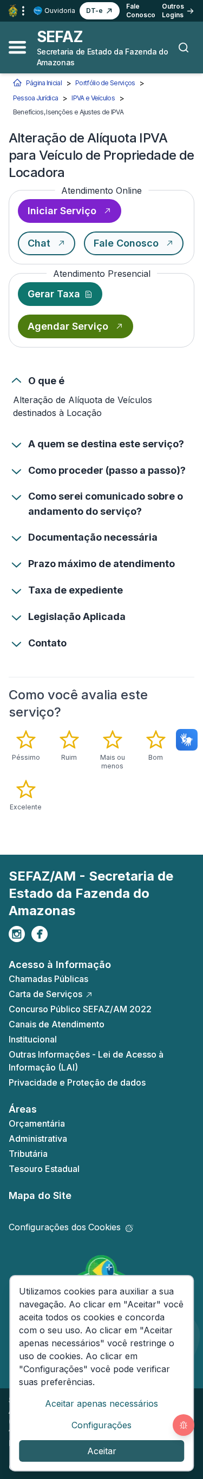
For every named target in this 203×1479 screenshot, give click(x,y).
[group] (102, 771)
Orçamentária (37, 1123)
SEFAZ (60, 37)
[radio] (26, 746)
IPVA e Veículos (93, 98)
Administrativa (38, 1138)
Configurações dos (65, 1227)
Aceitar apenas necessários (101, 1403)
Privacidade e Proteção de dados (77, 1082)
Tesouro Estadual (44, 1168)
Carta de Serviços (45, 994)
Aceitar (101, 1451)
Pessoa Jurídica (35, 98)
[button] (100, 10)
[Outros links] (23, 11)
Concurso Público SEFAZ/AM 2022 (80, 1009)
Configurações (101, 1425)
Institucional (33, 1039)
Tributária (28, 1153)
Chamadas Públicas (48, 978)
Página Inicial (44, 83)
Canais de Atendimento (56, 1024)
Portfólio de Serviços (105, 83)
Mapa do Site (40, 1195)
